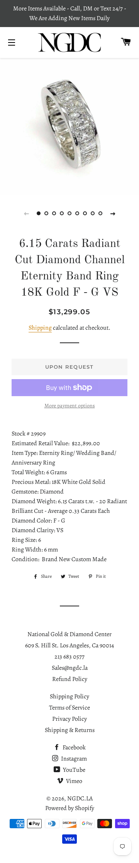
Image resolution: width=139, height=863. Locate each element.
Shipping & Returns (70, 730)
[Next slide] (112, 213)
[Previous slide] (26, 213)
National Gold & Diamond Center (69, 634)
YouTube (73, 770)
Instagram (73, 758)
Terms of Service (69, 707)
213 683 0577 (69, 656)
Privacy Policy (69, 719)
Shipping (40, 327)
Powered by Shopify (69, 808)
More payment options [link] (69, 405)
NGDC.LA (80, 798)
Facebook (73, 747)
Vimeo (73, 781)
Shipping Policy (69, 696)
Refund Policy (69, 679)
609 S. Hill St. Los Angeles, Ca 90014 (69, 645)
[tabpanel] (69, 125)
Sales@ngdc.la (70, 668)
